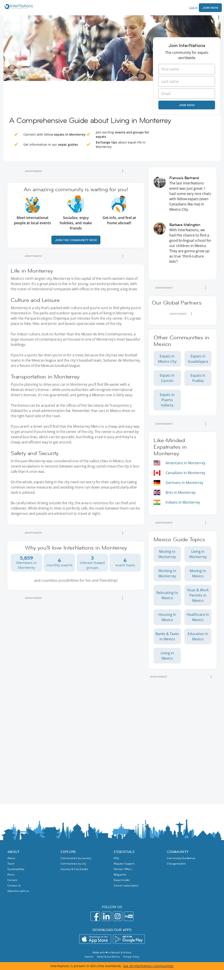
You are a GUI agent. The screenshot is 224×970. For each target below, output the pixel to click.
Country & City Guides (74, 869)
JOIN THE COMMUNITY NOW (76, 240)
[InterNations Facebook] (95, 916)
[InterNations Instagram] (117, 916)
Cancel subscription (126, 885)
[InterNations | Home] (18, 7)
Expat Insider (122, 880)
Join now (187, 105)
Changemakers (176, 863)
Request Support (124, 863)
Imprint (89, 956)
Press (10, 874)
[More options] (122, 171)
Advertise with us (18, 891)
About (11, 858)
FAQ (116, 858)
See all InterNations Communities (148, 966)
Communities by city (73, 863)
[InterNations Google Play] (129, 939)
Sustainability (15, 869)
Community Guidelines (181, 858)
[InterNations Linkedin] (106, 916)
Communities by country (76, 858)
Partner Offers (123, 869)
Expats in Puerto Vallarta (167, 400)
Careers (12, 880)
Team (10, 863)
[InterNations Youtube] (128, 916)
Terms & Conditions (108, 956)
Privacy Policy (131, 956)
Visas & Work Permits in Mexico (198, 595)
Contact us (14, 885)
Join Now (210, 8)
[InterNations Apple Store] (95, 939)
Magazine (120, 874)
